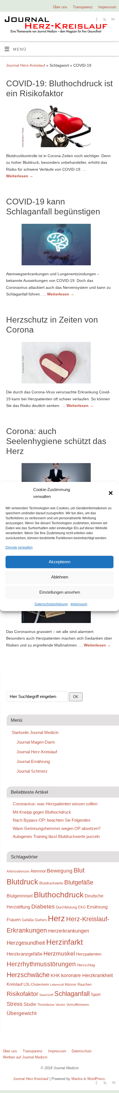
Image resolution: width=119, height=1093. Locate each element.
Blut (79, 870)
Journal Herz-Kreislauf (25, 65)
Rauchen (84, 984)
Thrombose (46, 1004)
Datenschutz (82, 1051)
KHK (55, 975)
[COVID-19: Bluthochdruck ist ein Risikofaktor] (59, 127)
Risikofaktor (22, 993)
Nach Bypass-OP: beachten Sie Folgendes (51, 820)
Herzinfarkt (64, 942)
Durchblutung (66, 907)
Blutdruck (22, 882)
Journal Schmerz (32, 771)
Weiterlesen (19, 176)
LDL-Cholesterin (36, 984)
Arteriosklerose (18, 871)
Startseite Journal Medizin (35, 732)
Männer (70, 984)
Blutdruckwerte (51, 883)
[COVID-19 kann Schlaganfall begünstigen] (59, 246)
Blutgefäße (78, 882)
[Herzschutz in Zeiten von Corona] (59, 364)
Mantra (76, 1079)
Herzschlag (86, 965)
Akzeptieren (59, 562)
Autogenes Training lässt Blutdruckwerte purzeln (56, 836)
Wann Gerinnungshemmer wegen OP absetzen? (56, 828)
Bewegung (60, 871)
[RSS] (104, 20)
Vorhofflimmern (77, 1005)
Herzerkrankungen (68, 931)
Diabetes (43, 906)
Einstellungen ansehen (59, 592)
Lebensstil (57, 984)
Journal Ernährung (33, 761)
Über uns (60, 7)
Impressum (79, 604)
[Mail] (112, 20)
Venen (60, 1004)
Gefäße (28, 920)
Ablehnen (59, 577)
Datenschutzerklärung (51, 604)
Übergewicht (22, 1013)
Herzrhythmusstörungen (41, 964)
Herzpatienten (88, 954)
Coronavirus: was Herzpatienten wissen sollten (55, 803)
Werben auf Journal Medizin (25, 1057)
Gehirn (41, 920)
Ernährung (97, 906)
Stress (14, 1004)
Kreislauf (14, 984)
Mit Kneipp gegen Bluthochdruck (42, 812)
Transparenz (83, 7)
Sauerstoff (46, 994)
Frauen (14, 919)
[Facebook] (96, 20)
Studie (30, 1004)
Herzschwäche (28, 974)
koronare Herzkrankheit (87, 975)
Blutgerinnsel (20, 895)
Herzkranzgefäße (24, 954)
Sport (95, 994)
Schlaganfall (72, 993)
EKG (82, 907)
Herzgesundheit (26, 943)
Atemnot (38, 871)
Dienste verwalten (19, 547)
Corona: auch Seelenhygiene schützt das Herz (56, 441)
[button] (110, 493)
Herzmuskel (59, 953)
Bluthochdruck (59, 895)
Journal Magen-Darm (36, 742)
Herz (56, 918)
